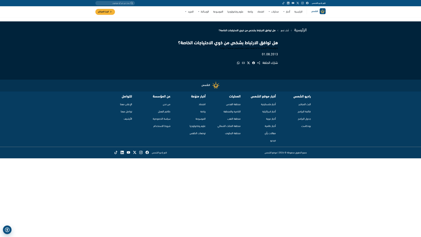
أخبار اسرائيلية (269, 112)
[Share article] (259, 63)
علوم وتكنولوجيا (235, 12)
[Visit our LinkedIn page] (288, 3)
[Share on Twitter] (249, 63)
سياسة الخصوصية (161, 119)
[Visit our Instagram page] (302, 3)
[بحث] (132, 3)
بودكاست (306, 126)
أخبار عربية (271, 119)
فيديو (273, 141)
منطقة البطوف (233, 133)
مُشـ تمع (284, 30)
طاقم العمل (164, 112)
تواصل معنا (126, 112)
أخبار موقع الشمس (263, 96)
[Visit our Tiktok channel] (283, 3)
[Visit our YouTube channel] (293, 3)
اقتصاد (260, 12)
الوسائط (205, 12)
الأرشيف (128, 119)
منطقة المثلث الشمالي (229, 126)
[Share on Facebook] (254, 63)
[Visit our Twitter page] (298, 3)
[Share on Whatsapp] (239, 63)
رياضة (250, 12)
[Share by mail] (244, 63)
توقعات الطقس (198, 133)
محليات (275, 12)
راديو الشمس (302, 96)
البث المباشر (103, 11)
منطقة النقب (234, 119)
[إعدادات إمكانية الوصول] (7, 229)
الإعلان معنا (126, 104)
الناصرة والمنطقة (232, 112)
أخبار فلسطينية (268, 104)
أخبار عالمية (270, 126)
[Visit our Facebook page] (307, 3)
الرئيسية (298, 12)
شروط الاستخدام (161, 126)
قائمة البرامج (304, 112)
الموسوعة (218, 12)
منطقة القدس (233, 104)
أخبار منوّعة (198, 96)
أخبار (288, 12)
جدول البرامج (304, 119)
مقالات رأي (270, 133)
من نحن (166, 104)
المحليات (235, 96)
